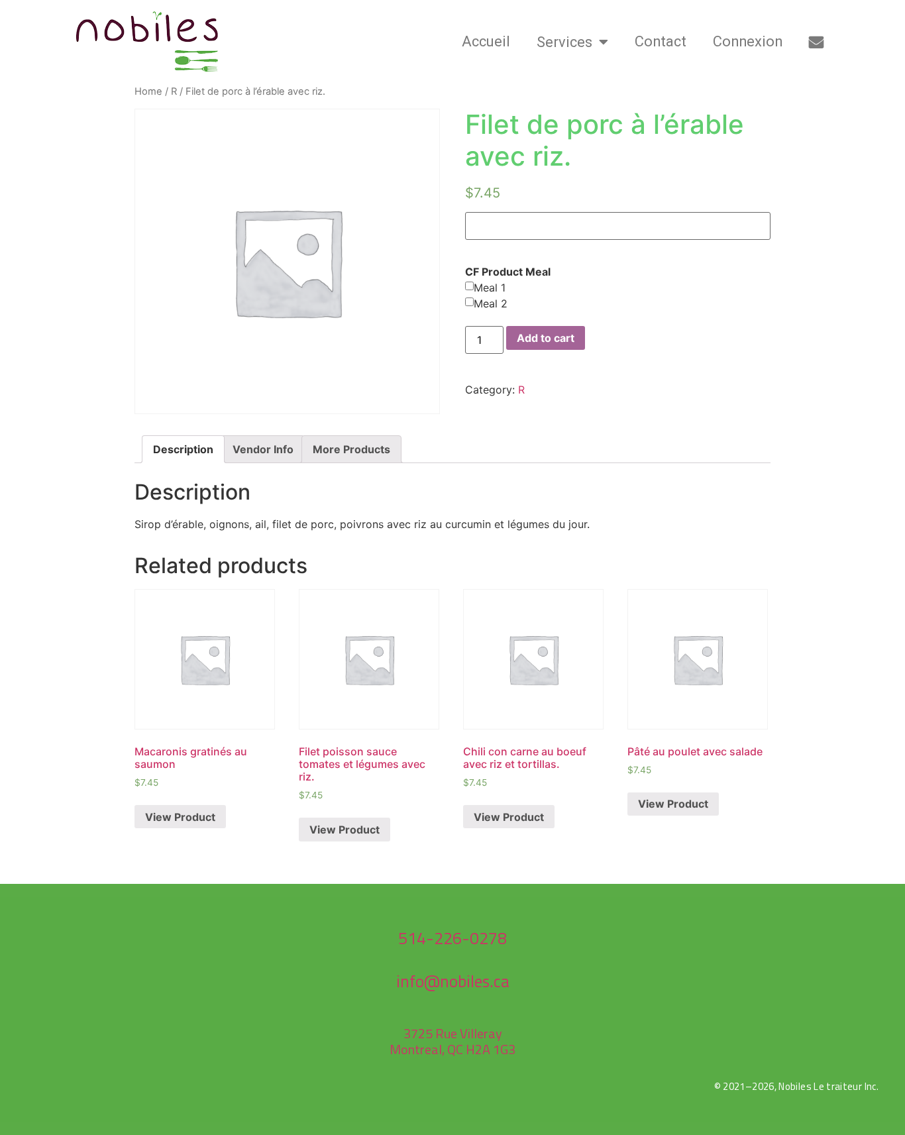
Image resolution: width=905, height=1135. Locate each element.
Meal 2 (490, 303)
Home (148, 91)
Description (183, 449)
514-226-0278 (452, 938)
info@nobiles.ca (452, 981)
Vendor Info (263, 449)
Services (564, 42)
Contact (660, 41)
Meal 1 (490, 287)
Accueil (486, 41)
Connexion (747, 41)
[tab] (183, 449)
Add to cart (545, 338)
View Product (180, 817)
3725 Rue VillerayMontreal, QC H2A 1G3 (452, 1041)
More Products (351, 449)
